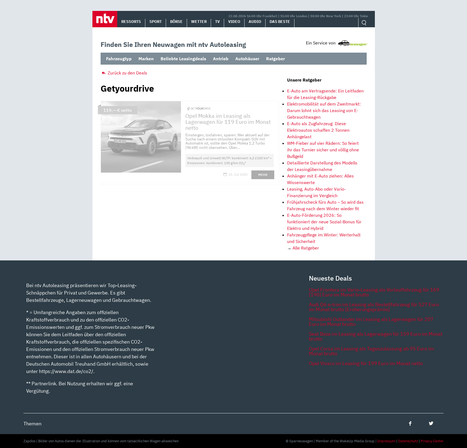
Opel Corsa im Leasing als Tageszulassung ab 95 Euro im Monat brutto (371, 351)
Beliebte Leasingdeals (183, 58)
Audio (255, 21)
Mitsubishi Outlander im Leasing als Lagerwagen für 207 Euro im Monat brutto (371, 321)
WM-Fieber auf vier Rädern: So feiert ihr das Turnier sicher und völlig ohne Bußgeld (323, 149)
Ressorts (131, 21)
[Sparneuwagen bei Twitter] (431, 423)
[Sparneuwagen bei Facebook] (410, 423)
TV (217, 21)
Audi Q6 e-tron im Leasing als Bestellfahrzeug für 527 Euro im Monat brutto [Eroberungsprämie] (374, 306)
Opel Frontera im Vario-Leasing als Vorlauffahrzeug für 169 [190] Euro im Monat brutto (374, 292)
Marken (146, 58)
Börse (176, 21)
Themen (32, 423)
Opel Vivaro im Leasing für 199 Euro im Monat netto (366, 363)
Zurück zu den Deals (127, 73)
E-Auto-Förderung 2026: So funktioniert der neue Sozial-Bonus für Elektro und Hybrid (324, 221)
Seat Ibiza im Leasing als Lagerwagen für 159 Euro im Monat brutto (375, 336)
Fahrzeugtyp (119, 58)
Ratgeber (275, 58)
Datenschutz (408, 441)
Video (234, 21)
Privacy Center (432, 441)
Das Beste (280, 21)
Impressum (386, 441)
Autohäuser (247, 58)
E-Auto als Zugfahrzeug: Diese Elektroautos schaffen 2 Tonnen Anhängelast (318, 130)
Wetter (199, 21)
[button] (104, 19)
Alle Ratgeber (306, 248)
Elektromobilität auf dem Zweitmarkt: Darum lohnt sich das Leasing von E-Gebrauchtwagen (324, 110)
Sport (155, 21)
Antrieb (220, 58)
